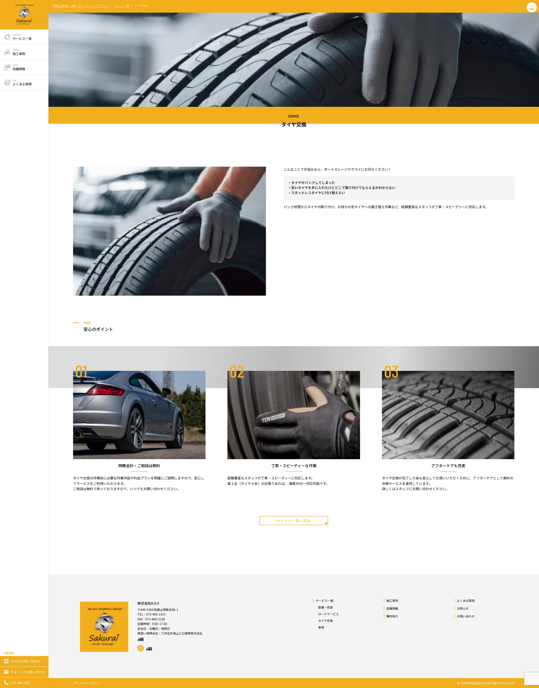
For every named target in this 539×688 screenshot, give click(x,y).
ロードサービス (55, 82)
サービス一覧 (324, 600)
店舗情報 (392, 608)
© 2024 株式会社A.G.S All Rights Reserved (486, 683)
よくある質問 (466, 600)
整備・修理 (55, 65)
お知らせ (463, 608)
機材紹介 (392, 616)
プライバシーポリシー (88, 683)
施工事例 (392, 600)
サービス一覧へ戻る (294, 521)
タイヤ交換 (55, 100)
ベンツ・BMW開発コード (55, 43)
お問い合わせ (466, 616)
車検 (55, 112)
